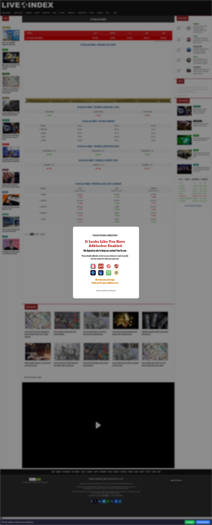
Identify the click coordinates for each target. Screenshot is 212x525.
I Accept (190, 522)
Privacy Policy (203, 522)
